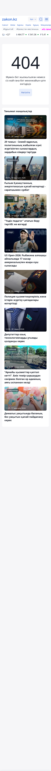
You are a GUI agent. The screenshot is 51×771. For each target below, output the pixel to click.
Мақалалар (46, 25)
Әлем (12, 25)
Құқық (36, 25)
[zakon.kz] (9, 19)
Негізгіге (25, 92)
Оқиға (28, 25)
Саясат (5, 25)
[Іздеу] (40, 19)
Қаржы (20, 25)
